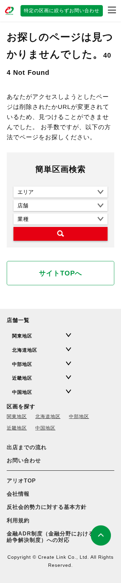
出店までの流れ (27, 447)
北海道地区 (48, 416)
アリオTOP (21, 481)
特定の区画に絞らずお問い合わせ (61, 10)
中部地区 (79, 416)
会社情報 (18, 494)
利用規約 (18, 520)
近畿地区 (17, 428)
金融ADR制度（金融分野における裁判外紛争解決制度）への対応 (59, 537)
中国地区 (45, 428)
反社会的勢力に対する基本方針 (47, 507)
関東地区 (17, 416)
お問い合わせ (24, 460)
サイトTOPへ (60, 273)
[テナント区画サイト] (10, 11)
